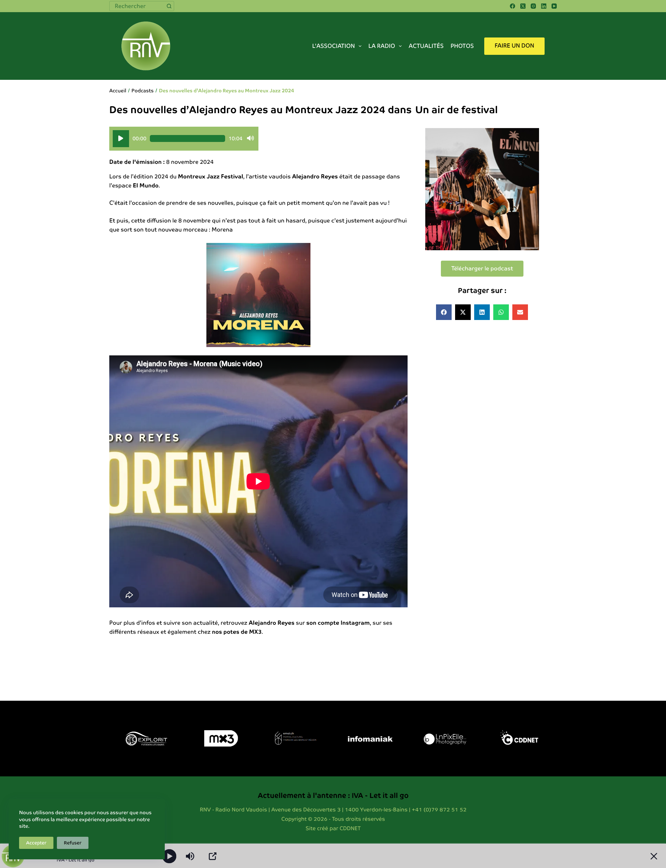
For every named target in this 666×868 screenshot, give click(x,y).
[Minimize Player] (654, 856)
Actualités (426, 46)
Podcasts (142, 90)
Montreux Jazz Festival (210, 176)
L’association (333, 46)
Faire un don (514, 45)
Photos (462, 46)
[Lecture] (121, 138)
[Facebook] (512, 6)
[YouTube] (554, 6)
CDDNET (350, 828)
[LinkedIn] (543, 6)
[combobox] (137, 6)
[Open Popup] (212, 856)
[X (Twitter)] (523, 6)
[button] (444, 312)
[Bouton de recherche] (169, 6)
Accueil (117, 90)
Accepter (36, 843)
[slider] (187, 138)
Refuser (73, 843)
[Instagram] (533, 6)
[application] (184, 138)
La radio (381, 46)
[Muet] (250, 138)
